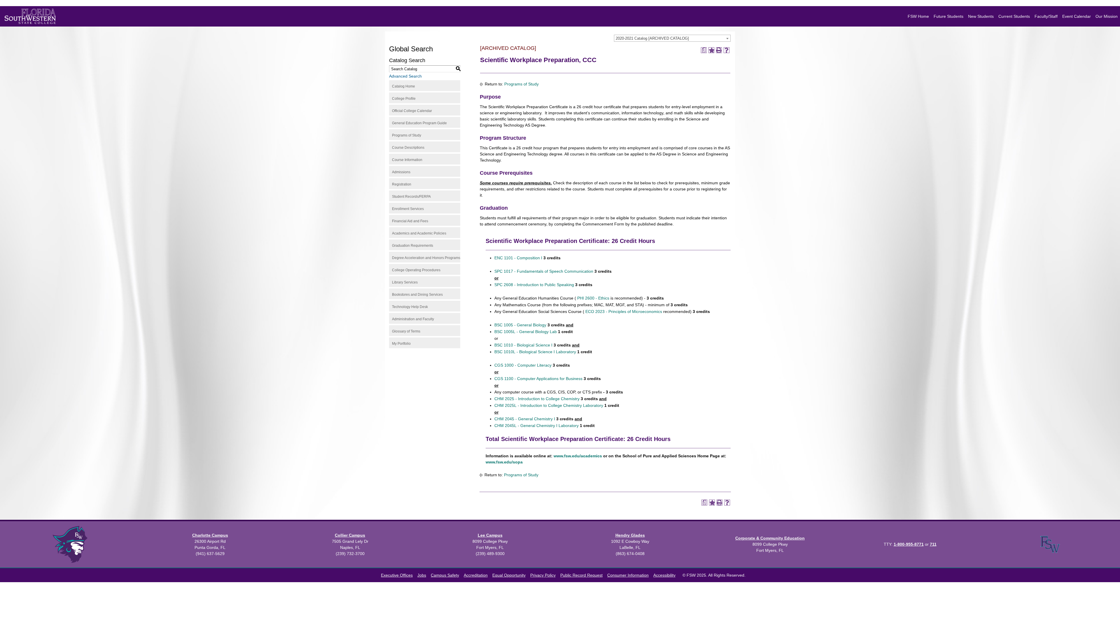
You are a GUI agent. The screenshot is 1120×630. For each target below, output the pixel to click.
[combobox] (672, 38)
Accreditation (476, 575)
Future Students (948, 16)
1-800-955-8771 (909, 544)
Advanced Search (405, 76)
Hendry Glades (630, 535)
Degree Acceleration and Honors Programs (426, 258)
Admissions (401, 172)
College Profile (404, 99)
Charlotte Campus (210, 535)
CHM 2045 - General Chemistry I (524, 418)
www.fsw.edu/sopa (505, 462)
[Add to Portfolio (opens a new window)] (711, 50)
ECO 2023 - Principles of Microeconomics (623, 311)
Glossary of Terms (406, 331)
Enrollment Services (408, 209)
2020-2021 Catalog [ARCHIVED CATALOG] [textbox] (652, 38)
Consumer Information (628, 575)
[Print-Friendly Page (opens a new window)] (719, 50)
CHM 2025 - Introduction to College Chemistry (537, 398)
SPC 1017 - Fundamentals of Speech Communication (543, 271)
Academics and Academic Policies (419, 233)
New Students (981, 16)
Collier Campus (350, 535)
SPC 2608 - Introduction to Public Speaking (534, 284)
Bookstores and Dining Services (417, 295)
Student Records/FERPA (411, 197)
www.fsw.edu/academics (577, 456)
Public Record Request (581, 575)
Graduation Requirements (412, 246)
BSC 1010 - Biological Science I (523, 345)
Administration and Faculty (413, 319)
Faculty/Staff (1046, 16)
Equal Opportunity (509, 575)
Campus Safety (445, 575)
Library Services (405, 282)
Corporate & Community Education (770, 538)
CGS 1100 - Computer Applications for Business (538, 378)
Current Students (1014, 16)
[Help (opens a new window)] (726, 50)
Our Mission (1107, 16)
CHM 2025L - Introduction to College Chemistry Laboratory (548, 405)
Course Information (407, 160)
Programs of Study (406, 135)
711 (933, 544)
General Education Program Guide (419, 123)
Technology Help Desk (410, 307)
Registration (401, 184)
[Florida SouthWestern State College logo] (30, 16)
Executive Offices (397, 575)
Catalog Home (403, 86)
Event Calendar (1076, 16)
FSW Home (918, 16)
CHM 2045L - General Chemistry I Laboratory (536, 425)
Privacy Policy (543, 575)
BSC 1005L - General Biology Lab (525, 331)
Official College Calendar (412, 111)
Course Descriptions (408, 148)
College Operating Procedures (416, 270)
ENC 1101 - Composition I (518, 258)
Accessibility (664, 575)
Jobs (421, 575)
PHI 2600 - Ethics (592, 298)
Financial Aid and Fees (410, 221)
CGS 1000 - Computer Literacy (523, 365)
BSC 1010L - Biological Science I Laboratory (535, 351)
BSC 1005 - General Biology (520, 325)
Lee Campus (490, 535)
